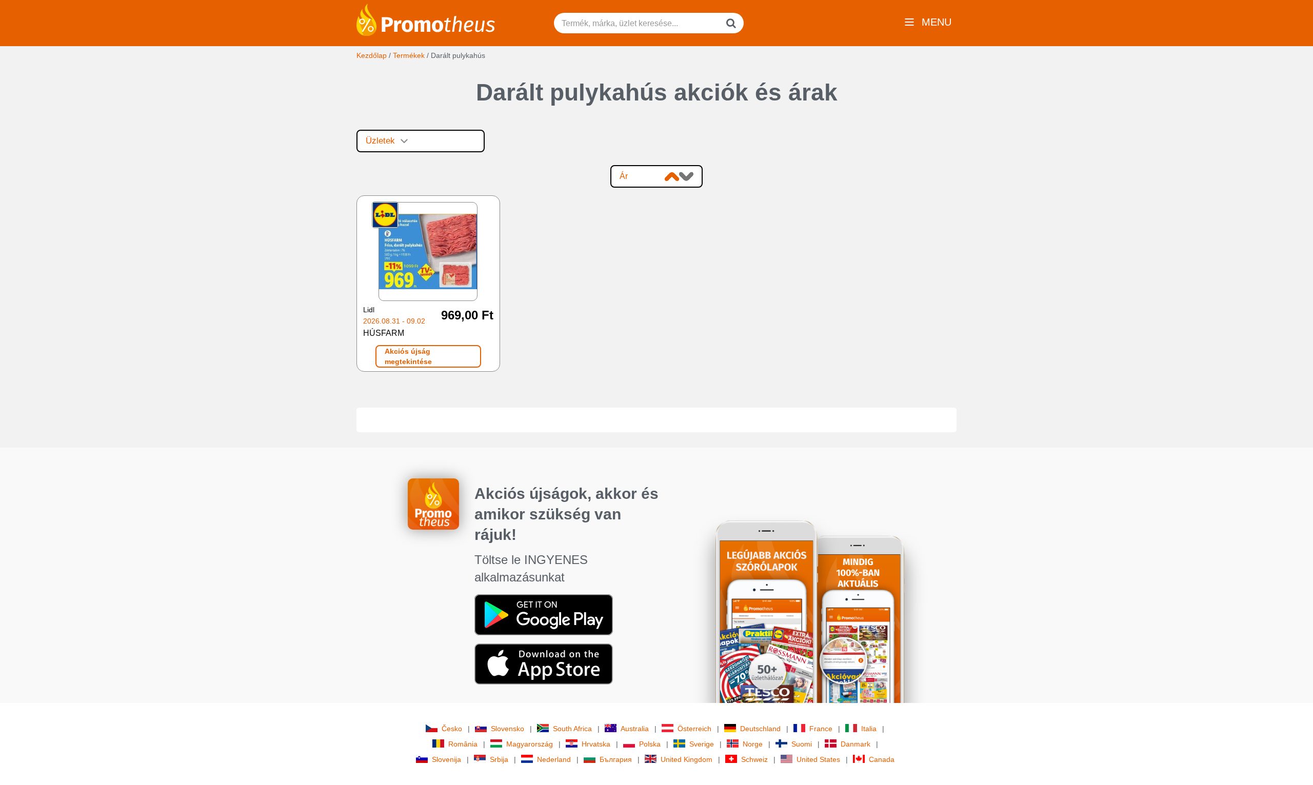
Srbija (499, 759)
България (616, 759)
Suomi (801, 744)
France (820, 728)
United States (818, 759)
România (463, 744)
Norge (753, 744)
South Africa (572, 728)
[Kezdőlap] (425, 19)
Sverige (701, 744)
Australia (635, 728)
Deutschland (760, 728)
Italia (869, 728)
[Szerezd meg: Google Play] (543, 614)
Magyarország (529, 744)
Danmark (855, 744)
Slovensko (507, 728)
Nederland (554, 759)
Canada (881, 759)
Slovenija (446, 759)
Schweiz (754, 759)
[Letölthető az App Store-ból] (543, 663)
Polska (650, 744)
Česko (452, 728)
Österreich (694, 728)
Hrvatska (596, 744)
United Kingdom (686, 759)
